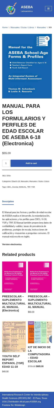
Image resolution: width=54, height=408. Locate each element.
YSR (33, 187)
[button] (47, 38)
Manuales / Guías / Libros (22, 27)
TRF (28, 187)
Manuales (41, 27)
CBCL (9, 187)
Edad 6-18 (16, 181)
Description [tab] (8, 201)
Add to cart (31, 163)
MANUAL (22, 187)
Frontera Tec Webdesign (13, 405)
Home (5, 27)
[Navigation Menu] (48, 8)
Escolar (15, 187)
